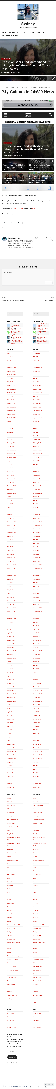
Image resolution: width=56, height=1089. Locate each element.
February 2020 (11, 557)
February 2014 (11, 783)
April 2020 (10, 550)
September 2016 (11, 701)
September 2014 (11, 758)
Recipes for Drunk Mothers (14, 924)
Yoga (8, 1002)
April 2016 (10, 712)
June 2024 (10, 396)
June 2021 (10, 504)
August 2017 (10, 661)
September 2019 (11, 575)
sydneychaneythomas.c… (17, 336)
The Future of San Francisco (16, 329)
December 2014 (11, 751)
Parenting (9, 917)
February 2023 (11, 443)
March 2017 (10, 679)
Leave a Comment (45, 87)
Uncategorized (11, 984)
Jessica (12, 328)
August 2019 (10, 579)
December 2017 (11, 647)
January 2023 (10, 446)
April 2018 (10, 633)
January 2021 (10, 518)
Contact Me (40, 33)
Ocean (9, 906)
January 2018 (10, 643)
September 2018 (11, 618)
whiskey (9, 991)
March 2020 (10, 554)
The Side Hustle (11, 966)
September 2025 (11, 374)
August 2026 (10, 353)
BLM (8, 809)
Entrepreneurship (11, 853)
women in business (42, 240)
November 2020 (11, 525)
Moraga (9, 899)
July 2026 (10, 357)
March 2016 (10, 715)
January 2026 (10, 364)
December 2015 (11, 722)
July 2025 (10, 378)
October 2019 (11, 572)
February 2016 (11, 719)
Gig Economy (11, 874)
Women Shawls (14, 323)
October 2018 (11, 615)
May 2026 (10, 360)
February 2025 (11, 385)
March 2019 (10, 597)
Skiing (9, 948)
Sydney (28, 23)
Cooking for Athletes (12, 816)
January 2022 (10, 482)
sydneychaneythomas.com (27, 87)
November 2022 (11, 453)
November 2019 (11, 568)
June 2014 (10, 769)
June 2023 (10, 428)
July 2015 (10, 730)
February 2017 (11, 683)
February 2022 (11, 478)
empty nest (10, 849)
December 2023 (11, 407)
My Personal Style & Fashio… (16, 325)
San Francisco (11, 935)
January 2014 (10, 787)
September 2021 (11, 493)
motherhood (10, 903)
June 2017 (10, 669)
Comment (48, 282)
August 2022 (10, 461)
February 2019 (11, 600)
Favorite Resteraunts (12, 860)
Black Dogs (10, 801)
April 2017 (10, 676)
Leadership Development (10, 35)
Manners (9, 896)
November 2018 (11, 611)
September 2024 (11, 392)
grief (8, 878)
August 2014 (10, 762)
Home (4, 33)
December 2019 (11, 565)
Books (23, 33)
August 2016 (10, 704)
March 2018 (10, 636)
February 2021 (11, 514)
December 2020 (11, 521)
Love (8, 892)
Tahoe (9, 963)
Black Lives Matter (12, 805)
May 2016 (10, 708)
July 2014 (10, 765)
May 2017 (10, 672)
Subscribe (12, 1057)
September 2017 (11, 658)
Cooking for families (12, 819)
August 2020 (10, 536)
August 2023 (10, 421)
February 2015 (11, 744)
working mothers (11, 998)
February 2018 (11, 640)
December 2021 (11, 486)
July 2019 (10, 582)
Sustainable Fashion (12, 959)
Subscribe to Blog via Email (14, 1035)
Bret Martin (13, 331)
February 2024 (11, 403)
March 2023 (10, 439)
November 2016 (11, 694)
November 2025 (11, 367)
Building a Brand (11, 812)
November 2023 (11, 410)
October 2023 (11, 414)
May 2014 (10, 773)
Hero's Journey (41, 238)
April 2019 (10, 593)
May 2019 (10, 590)
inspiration (49, 238)
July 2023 (10, 425)
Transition (10, 973)
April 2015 (10, 740)
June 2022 (10, 468)
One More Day (49, 299)
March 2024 (10, 400)
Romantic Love (11, 928)
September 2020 (11, 532)
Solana (9, 952)
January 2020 (10, 561)
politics (9, 921)
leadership (10, 889)
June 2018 (10, 625)
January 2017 (10, 686)
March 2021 (10, 511)
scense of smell (11, 939)
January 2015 (10, 747)
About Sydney (13, 33)
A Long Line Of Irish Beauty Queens (13, 299)
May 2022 (10, 471)
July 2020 (10, 539)
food (8, 867)
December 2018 (11, 608)
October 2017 (11, 654)
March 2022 (10, 475)
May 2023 (10, 432)
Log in (9, 1017)
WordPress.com (11, 1027)
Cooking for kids (11, 823)
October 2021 (11, 489)
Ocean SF (31, 33)
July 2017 (10, 665)
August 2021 (10, 496)
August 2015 (10, 726)
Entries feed (10, 1020)
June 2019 (10, 586)
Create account (11, 1013)
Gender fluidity (11, 871)
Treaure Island (11, 981)
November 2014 (11, 755)
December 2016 (11, 690)
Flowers (9, 863)
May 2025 (10, 382)
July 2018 (10, 622)
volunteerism (10, 988)
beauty (9, 798)
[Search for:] (15, 314)
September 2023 (11, 418)
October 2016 (11, 697)
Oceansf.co (10, 914)
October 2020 (11, 529)
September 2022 (11, 457)
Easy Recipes (10, 834)
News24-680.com (18, 208)
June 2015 (10, 733)
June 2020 (10, 543)
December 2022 (11, 450)
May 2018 (10, 629)
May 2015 (10, 737)
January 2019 (10, 604)
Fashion (9, 856)
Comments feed (11, 1024)
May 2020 (10, 547)
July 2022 (10, 464)
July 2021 (10, 500)
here (33, 208)
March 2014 (10, 780)
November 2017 (11, 651)
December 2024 (11, 389)
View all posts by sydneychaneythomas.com (20, 247)
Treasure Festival (11, 977)
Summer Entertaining (13, 955)
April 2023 (10, 435)
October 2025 (11, 371)
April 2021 (10, 507)
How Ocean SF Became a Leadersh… (15, 333)
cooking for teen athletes (13, 826)
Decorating (10, 830)
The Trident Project (12, 970)
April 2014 (10, 776)
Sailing (9, 932)
